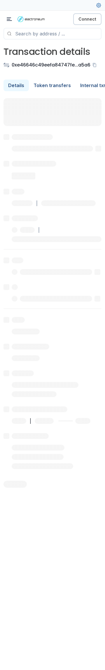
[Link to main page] (35, 19)
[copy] (96, 65)
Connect (87, 19)
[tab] (16, 85)
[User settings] (99, 5)
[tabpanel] (53, 293)
